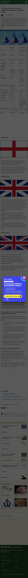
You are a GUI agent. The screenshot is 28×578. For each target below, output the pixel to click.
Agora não (6, 299)
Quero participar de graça (12, 296)
